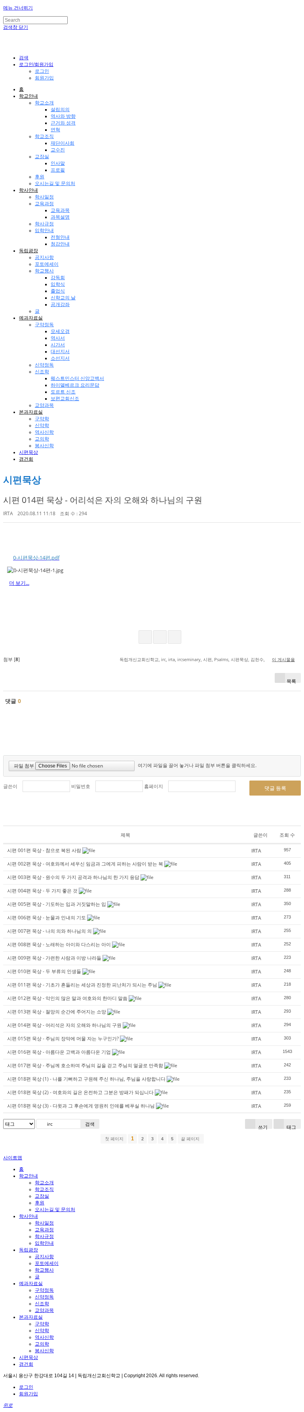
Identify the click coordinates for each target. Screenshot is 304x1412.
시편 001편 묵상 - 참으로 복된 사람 (44, 850)
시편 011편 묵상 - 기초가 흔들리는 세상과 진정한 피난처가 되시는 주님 (82, 984)
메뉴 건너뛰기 (18, 8)
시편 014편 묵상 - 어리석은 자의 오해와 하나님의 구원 (102, 499)
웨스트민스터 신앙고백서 (77, 378)
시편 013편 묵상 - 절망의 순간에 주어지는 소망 (56, 1011)
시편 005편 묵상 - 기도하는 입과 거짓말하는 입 (56, 904)
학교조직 (44, 136)
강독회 (58, 277)
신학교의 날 (63, 298)
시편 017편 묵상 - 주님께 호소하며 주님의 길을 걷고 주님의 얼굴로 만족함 (85, 1065)
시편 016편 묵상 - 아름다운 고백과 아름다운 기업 (59, 1052)
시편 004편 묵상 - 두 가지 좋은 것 (42, 890)
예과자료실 (31, 318)
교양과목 (44, 405)
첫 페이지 (114, 1138)
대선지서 (60, 351)
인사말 (58, 163)
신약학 (42, 425)
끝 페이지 (191, 1138)
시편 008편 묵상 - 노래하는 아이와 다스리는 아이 (59, 944)
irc (163, 659)
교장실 (42, 156)
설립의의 (60, 109)
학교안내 (28, 96)
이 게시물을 (283, 659)
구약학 (42, 419)
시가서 (58, 345)
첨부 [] (11, 659)
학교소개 (44, 103)
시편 (207, 659)
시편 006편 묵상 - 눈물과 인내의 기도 (46, 917)
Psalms (221, 659)
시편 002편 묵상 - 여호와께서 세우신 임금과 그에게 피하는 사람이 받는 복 (85, 863)
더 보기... (19, 582)
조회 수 (287, 835)
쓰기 (262, 1126)
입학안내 (44, 230)
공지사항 (44, 257)
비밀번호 (80, 786)
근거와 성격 (63, 123)
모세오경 (60, 331)
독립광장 (28, 250)
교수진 (58, 150)
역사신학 (44, 432)
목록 (291, 680)
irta (171, 659)
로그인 (42, 71)
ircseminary (189, 659)
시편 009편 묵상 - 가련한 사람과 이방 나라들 (54, 958)
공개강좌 (60, 304)
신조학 (42, 371)
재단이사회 (62, 143)
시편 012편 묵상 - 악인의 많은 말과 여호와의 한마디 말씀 (67, 998)
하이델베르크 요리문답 (75, 385)
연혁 (55, 129)
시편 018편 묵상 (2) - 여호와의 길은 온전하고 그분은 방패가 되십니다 (80, 1092)
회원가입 (44, 78)
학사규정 (44, 224)
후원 (39, 177)
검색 (90, 1124)
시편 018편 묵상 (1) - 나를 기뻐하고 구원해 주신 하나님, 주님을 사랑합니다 (86, 1079)
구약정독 (44, 324)
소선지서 (60, 358)
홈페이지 (153, 786)
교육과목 (60, 210)
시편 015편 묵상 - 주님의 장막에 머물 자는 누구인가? (63, 1038)
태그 (290, 1126)
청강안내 (60, 244)
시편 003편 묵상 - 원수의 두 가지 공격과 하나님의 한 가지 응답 (73, 877)
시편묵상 (28, 452)
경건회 (26, 459)
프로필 (58, 170)
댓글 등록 (275, 788)
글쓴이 (10, 786)
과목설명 (60, 217)
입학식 (58, 284)
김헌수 (257, 659)
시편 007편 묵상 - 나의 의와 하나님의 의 (49, 931)
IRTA (8, 513)
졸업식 (58, 291)
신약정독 (44, 365)
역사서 (58, 338)
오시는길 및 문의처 (55, 183)
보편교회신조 (65, 398)
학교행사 (44, 271)
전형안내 (60, 237)
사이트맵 (12, 1158)
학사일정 (44, 197)
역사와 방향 (63, 116)
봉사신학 (44, 445)
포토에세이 (47, 264)
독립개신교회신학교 (139, 659)
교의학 (42, 439)
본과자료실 (31, 412)
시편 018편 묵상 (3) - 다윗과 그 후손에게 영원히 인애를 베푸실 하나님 (81, 1105)
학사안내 (28, 190)
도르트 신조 (63, 392)
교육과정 (44, 203)
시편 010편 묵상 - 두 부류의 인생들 (44, 971)
